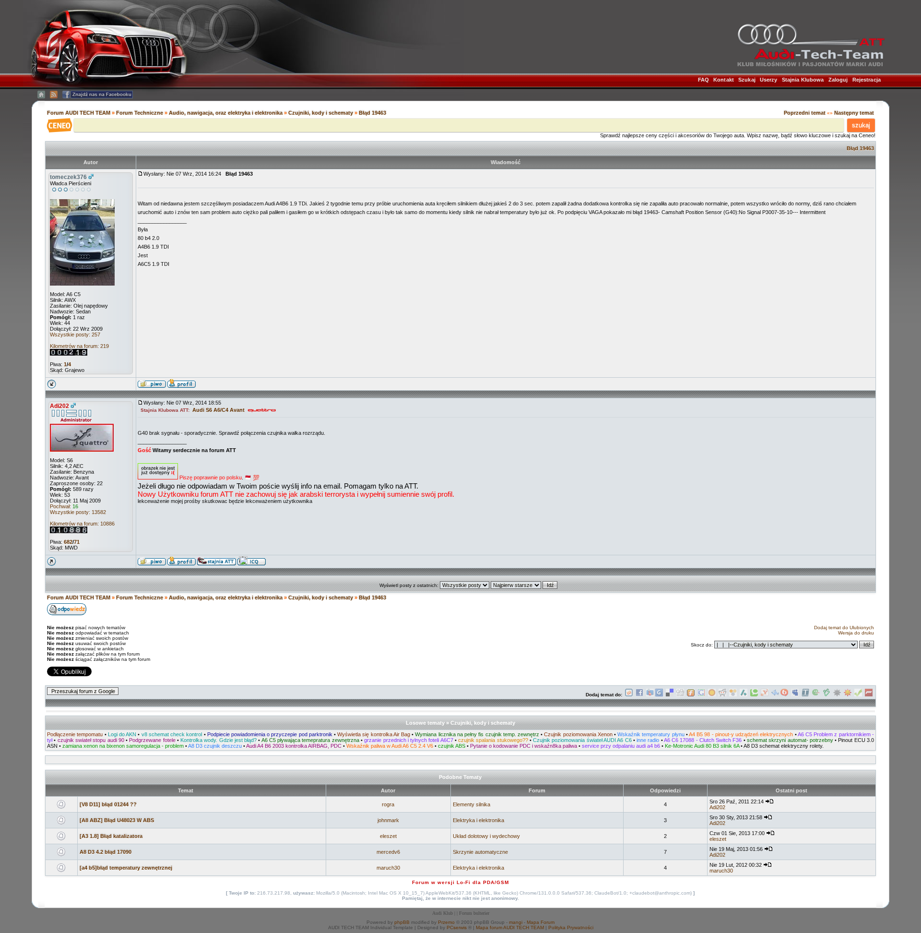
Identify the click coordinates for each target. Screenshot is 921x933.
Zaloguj (838, 80)
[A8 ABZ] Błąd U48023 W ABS (117, 820)
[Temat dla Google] (701, 694)
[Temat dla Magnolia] (712, 694)
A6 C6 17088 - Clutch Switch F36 (703, 740)
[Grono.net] (826, 694)
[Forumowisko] (869, 694)
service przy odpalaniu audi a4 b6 (621, 746)
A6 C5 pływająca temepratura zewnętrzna (310, 740)
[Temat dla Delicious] (669, 694)
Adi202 (59, 406)
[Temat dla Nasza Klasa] (775, 694)
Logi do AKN (122, 734)
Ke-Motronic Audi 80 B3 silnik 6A (702, 746)
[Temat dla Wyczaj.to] (650, 694)
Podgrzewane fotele (152, 740)
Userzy (769, 80)
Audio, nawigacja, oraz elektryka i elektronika (226, 113)
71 (77, 542)
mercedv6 (388, 852)
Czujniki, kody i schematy (320, 113)
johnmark (388, 820)
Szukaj (747, 80)
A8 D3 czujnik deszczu (215, 746)
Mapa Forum (541, 922)
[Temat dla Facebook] (639, 694)
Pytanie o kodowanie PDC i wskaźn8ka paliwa (523, 746)
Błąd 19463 (372, 113)
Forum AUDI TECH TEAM (79, 113)
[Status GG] (847, 694)
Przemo (446, 922)
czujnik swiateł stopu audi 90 (91, 740)
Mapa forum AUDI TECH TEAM (510, 927)
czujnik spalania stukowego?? (493, 740)
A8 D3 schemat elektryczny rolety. (784, 746)
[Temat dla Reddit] (722, 694)
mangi (515, 922)
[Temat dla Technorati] (754, 694)
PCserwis (457, 927)
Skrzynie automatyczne (480, 852)
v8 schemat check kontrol (172, 734)
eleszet (388, 836)
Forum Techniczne (139, 113)
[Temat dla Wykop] (629, 694)
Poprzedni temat (805, 113)
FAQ (703, 80)
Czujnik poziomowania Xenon (578, 734)
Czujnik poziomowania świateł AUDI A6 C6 (582, 740)
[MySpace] (795, 694)
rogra (388, 804)
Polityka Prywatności (570, 927)
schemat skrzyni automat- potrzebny (790, 740)
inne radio (648, 740)
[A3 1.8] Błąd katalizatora (111, 836)
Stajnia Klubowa (803, 80)
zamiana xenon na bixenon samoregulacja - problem (123, 746)
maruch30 (388, 868)
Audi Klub (442, 913)
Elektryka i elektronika (478, 820)
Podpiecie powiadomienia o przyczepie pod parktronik (269, 734)
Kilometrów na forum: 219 (79, 346)
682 (68, 542)
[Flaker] (816, 694)
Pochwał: (64, 506)
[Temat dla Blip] (784, 694)
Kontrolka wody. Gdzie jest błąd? (218, 740)
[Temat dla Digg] (680, 694)
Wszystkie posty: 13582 (78, 512)
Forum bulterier (474, 913)
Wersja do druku (856, 632)
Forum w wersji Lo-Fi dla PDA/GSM (460, 882)
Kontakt (723, 80)
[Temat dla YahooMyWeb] (764, 694)
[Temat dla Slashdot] (743, 694)
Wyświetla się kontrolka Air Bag (373, 734)
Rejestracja (866, 80)
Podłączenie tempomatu (75, 734)
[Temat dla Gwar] (659, 694)
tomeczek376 (68, 177)
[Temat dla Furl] (691, 694)
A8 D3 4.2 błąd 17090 (105, 852)
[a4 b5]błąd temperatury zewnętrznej (126, 868)
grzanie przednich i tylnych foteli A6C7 (408, 740)
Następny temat (854, 113)
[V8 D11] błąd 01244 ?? (108, 804)
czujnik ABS (451, 746)
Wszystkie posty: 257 (75, 334)
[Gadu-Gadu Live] (837, 694)
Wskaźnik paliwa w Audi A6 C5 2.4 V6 (389, 746)
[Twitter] (805, 694)
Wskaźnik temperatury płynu (650, 734)
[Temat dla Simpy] (733, 694)
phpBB (402, 922)
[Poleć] (858, 694)
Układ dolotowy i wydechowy (486, 836)
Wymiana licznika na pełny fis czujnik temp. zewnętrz (477, 734)
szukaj (861, 125)
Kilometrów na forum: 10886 (82, 523)
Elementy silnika (471, 804)
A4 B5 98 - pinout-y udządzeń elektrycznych (741, 734)
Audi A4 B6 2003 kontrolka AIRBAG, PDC (294, 746)
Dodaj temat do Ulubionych (844, 627)
